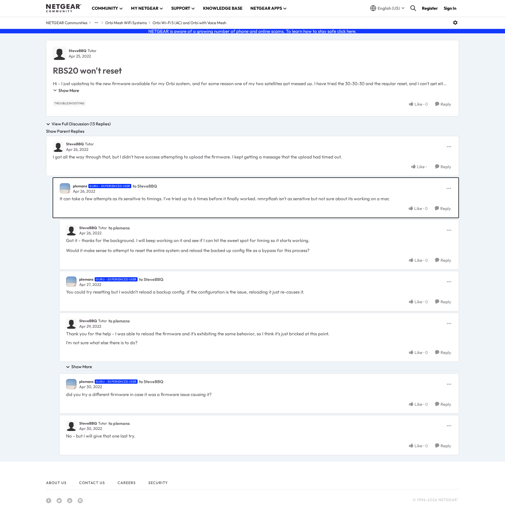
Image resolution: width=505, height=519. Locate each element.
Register (430, 8)
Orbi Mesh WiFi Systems (126, 22)
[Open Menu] (455, 22)
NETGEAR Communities (66, 22)
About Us (56, 482)
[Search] (413, 8)
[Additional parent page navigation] (96, 22)
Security (158, 482)
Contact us (92, 482)
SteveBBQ (77, 51)
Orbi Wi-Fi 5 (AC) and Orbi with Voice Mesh (189, 22)
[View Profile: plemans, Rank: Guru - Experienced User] (65, 188)
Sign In (450, 8)
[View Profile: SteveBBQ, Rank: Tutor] (59, 53)
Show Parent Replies (65, 131)
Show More (68, 90)
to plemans (119, 228)
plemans (80, 186)
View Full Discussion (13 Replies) (81, 124)
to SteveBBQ (145, 186)
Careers (127, 482)
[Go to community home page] (63, 8)
